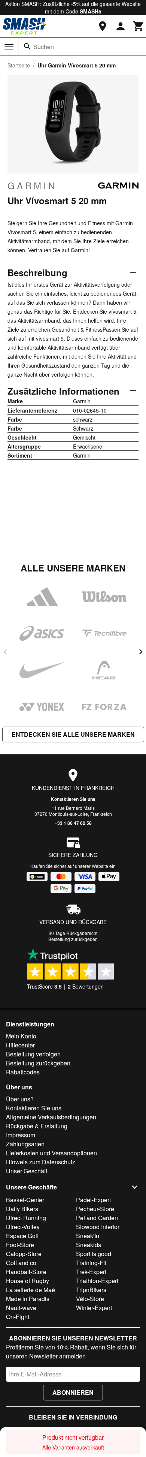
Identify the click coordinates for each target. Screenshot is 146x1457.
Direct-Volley (23, 1226)
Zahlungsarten (25, 1144)
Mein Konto (21, 1036)
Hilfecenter (20, 1045)
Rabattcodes (23, 1072)
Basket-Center (25, 1199)
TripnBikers (91, 1289)
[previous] (5, 651)
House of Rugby (27, 1280)
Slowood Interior (97, 1226)
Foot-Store (20, 1244)
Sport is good (93, 1253)
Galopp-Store (24, 1253)
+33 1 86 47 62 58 (73, 823)
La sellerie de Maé (30, 1289)
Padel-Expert (93, 1199)
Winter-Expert (94, 1307)
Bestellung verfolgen (33, 1054)
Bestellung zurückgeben (73, 939)
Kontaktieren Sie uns (73, 799)
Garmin (32, 185)
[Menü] (9, 47)
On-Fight (17, 1316)
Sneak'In (87, 1235)
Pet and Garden (97, 1217)
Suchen (43, 46)
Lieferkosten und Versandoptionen (51, 1153)
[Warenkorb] (139, 26)
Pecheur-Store (95, 1208)
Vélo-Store (90, 1298)
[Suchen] (27, 46)
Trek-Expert (91, 1271)
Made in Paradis (27, 1298)
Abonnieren (73, 1392)
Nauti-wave (21, 1307)
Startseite (18, 65)
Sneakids (88, 1244)
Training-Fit (91, 1262)
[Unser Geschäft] (103, 26)
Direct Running (26, 1217)
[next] (141, 651)
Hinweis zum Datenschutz (40, 1162)
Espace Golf (22, 1235)
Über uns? (20, 1099)
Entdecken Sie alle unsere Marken (73, 734)
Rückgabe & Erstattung (36, 1126)
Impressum (20, 1135)
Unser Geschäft (26, 1171)
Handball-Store (26, 1271)
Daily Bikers (22, 1208)
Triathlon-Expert (97, 1280)
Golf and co (21, 1262)
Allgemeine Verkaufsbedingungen (51, 1117)
